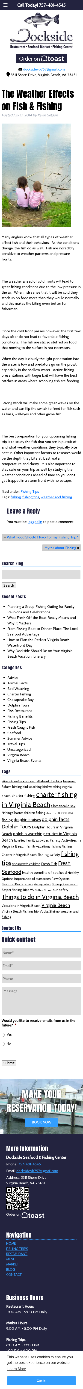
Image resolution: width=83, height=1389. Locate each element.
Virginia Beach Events (24, 760)
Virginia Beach (18, 755)
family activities (37, 840)
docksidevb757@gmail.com (44, 69)
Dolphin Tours (18, 705)
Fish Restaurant (19, 711)
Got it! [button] (42, 1381)
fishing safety (49, 854)
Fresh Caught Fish (21, 727)
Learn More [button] (16, 1369)
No (9, 1043)
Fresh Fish (49, 863)
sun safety (60, 890)
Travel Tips (16, 744)
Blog (10, 1270)
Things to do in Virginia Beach (40, 897)
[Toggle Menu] (5, 5)
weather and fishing (56, 497)
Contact (14, 1275)
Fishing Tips (30, 491)
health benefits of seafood (44, 872)
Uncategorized (19, 749)
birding (17, 787)
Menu (10, 1259)
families (19, 840)
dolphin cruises (27, 819)
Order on (30, 58)
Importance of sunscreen (32, 879)
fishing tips (30, 497)
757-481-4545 (29, 1164)
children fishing (34, 813)
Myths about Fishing (60, 548)
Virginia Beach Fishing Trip (20, 911)
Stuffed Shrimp (43, 890)
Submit (9, 1063)
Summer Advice (19, 738)
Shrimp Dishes (42, 884)
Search (8, 585)
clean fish (51, 813)
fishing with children (26, 864)
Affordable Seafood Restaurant (19, 781)
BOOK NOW (41, 1122)
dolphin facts (55, 819)
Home (11, 1243)
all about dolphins (49, 781)
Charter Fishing (19, 694)
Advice (12, 677)
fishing (16, 497)
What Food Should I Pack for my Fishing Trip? (42, 537)
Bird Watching (18, 688)
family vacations (38, 846)
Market (12, 1264)
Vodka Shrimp (50, 911)
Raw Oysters (61, 879)
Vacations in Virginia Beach (21, 906)
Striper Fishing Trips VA (18, 890)
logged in (35, 522)
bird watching (32, 787)
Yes (9, 1034)
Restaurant (16, 1254)
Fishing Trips (17, 1249)
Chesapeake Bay (20, 699)
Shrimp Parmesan (64, 884)
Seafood (14, 733)
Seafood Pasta (13, 884)
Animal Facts (17, 683)
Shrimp (28, 884)
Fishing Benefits (20, 716)
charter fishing (23, 795)
